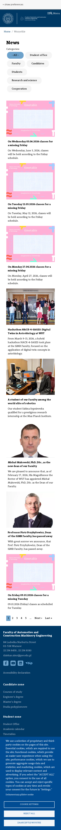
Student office (38, 55)
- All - (15, 55)
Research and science (24, 80)
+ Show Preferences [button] (13, 4)
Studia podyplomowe (15, 707)
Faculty (16, 63)
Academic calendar (13, 729)
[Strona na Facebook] (6, 665)
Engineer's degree (13, 697)
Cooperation (19, 89)
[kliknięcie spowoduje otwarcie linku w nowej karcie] (8, 18)
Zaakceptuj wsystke (29, 823)
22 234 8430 (10, 650)
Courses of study (12, 692)
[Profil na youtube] (13, 665)
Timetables (9, 734)
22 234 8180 (24, 650)
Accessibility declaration (16, 673)
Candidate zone (13, 684)
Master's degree (12, 702)
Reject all (29, 814)
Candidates (37, 63)
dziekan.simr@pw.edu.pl (17, 655)
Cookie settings (29, 804)
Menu (56, 13)
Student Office (11, 724)
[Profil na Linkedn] (21, 665)
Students (17, 72)
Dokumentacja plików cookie (20, 795)
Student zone (12, 716)
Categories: (13, 49)
